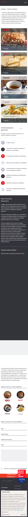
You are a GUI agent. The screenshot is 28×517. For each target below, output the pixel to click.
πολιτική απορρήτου (23, 468)
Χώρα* (2, 444)
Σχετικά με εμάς (4, 487)
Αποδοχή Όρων (4, 470)
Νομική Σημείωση (18, 486)
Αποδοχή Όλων (23, 514)
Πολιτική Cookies (18, 488)
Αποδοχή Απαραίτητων (6, 514)
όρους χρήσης (13, 468)
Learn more (6, 48)
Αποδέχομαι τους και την (15, 468)
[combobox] (14, 422)
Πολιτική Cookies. (20, 509)
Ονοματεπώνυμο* (5, 434)
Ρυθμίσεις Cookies (5, 512)
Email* (2, 428)
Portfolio (3, 490)
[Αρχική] (4, 3)
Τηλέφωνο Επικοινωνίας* (6, 439)
